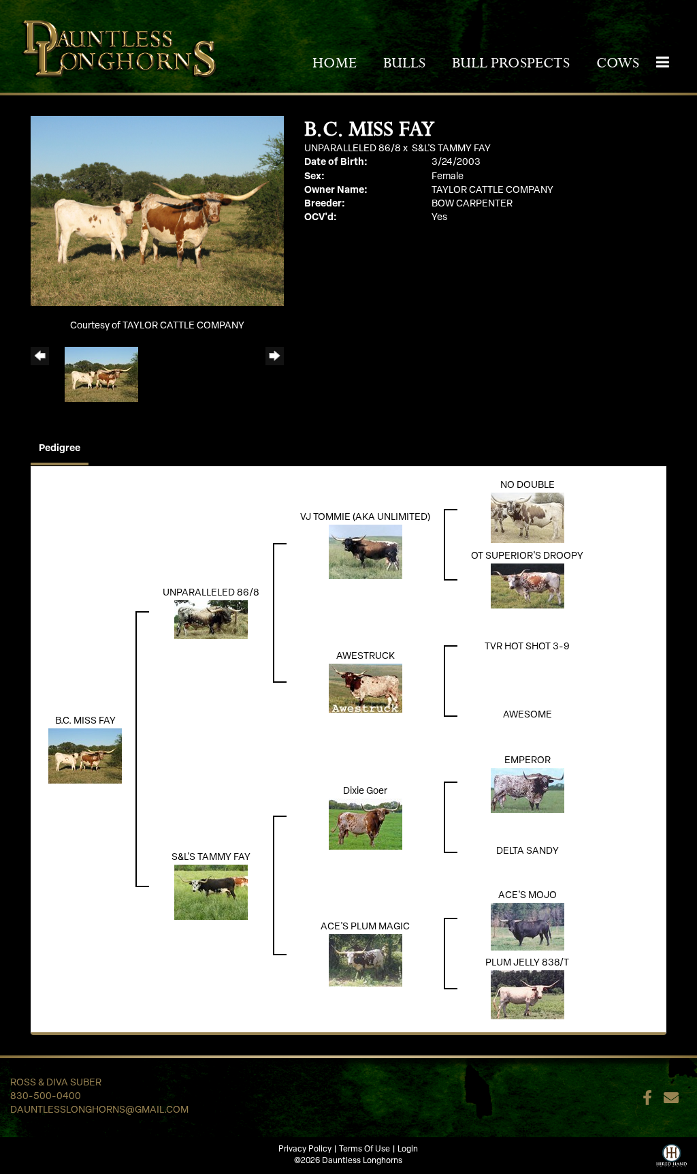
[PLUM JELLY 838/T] (527, 994)
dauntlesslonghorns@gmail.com (99, 1110)
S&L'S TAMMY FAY (451, 149)
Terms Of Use (364, 1149)
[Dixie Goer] (365, 824)
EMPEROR (527, 761)
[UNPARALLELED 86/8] (211, 620)
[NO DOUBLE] (527, 517)
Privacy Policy (304, 1149)
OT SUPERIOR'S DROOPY (527, 556)
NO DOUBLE (527, 485)
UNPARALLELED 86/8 (352, 149)
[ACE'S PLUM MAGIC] (365, 960)
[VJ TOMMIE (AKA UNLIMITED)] (365, 551)
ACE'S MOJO (527, 896)
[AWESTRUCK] (365, 688)
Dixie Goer (365, 791)
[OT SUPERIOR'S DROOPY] (527, 586)
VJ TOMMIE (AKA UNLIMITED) (365, 517)
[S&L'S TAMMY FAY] (211, 892)
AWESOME (527, 715)
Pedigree (59, 449)
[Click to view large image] (157, 211)
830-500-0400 (45, 1097)
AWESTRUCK (365, 656)
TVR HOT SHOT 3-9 (527, 647)
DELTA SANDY (527, 851)
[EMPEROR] (527, 790)
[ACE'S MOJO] (527, 926)
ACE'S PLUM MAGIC (365, 927)
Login (408, 1149)
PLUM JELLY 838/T (527, 963)
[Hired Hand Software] (671, 1154)
